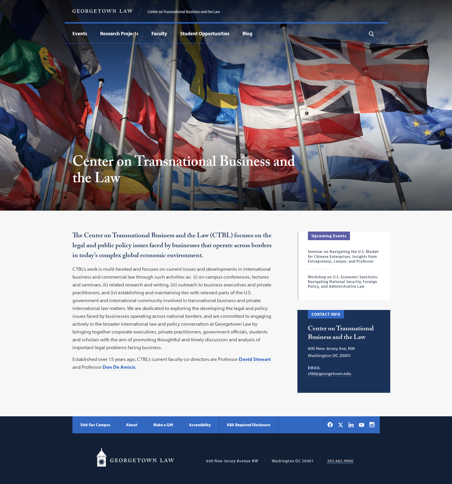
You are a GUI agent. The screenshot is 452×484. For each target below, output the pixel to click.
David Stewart (255, 359)
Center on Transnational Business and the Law (184, 11)
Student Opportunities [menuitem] (204, 33)
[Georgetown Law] (102, 11)
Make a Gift (163, 424)
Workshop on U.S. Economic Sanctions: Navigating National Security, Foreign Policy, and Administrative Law (343, 281)
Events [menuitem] (79, 33)
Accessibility (200, 424)
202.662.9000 (340, 460)
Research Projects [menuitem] (119, 33)
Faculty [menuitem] (159, 33)
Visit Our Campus (95, 424)
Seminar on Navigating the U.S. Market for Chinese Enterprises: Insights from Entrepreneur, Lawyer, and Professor (343, 256)
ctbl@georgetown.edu (329, 373)
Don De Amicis (119, 367)
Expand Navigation (88, 33)
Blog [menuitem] (247, 33)
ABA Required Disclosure (248, 424)
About (131, 424)
